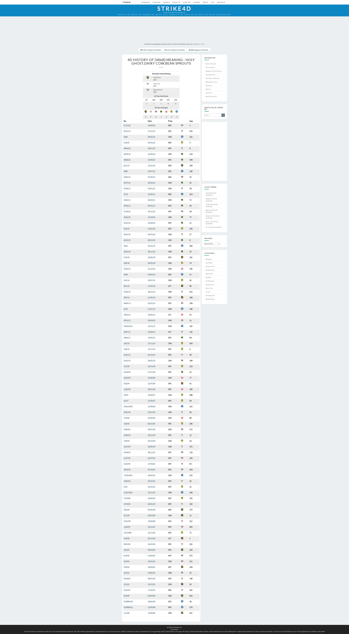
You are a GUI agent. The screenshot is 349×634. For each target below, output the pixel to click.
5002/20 (127, 234)
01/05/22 (151, 177)
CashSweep (196, 2)
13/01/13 (151, 326)
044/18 (126, 263)
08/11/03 (151, 452)
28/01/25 (151, 148)
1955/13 (127, 314)
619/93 (126, 555)
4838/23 (127, 160)
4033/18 (127, 251)
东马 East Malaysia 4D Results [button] (174, 50)
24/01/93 (151, 561)
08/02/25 (151, 137)
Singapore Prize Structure (213, 71)
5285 (126, 137)
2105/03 (127, 464)
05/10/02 (151, 469)
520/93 (126, 561)
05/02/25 (151, 142)
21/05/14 (151, 297)
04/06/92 (151, 573)
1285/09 (127, 378)
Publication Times (211, 82)
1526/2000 (128, 492)
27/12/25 (151, 131)
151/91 (126, 584)
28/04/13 (151, 320)
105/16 (126, 280)
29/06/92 (151, 567)
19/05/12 (151, 337)
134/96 (126, 538)
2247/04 (127, 446)
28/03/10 (151, 360)
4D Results (208, 259)
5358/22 (127, 188)
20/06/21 (151, 194)
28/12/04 (151, 435)
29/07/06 (151, 412)
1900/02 (127, 481)
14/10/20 (151, 217)
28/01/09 (151, 389)
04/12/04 (151, 441)
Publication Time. (199, 44)
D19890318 (128, 601)
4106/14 (127, 291)
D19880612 (128, 607)
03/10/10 (151, 355)
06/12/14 (151, 291)
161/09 (126, 366)
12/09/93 (151, 555)
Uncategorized (210, 295)
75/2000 (127, 498)
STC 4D (212, 2)
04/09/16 (151, 274)
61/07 (126, 400)
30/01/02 (151, 481)
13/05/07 (151, 400)
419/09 (126, 383)
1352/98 (127, 521)
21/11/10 (151, 349)
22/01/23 (151, 165)
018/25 (126, 142)
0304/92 (127, 578)
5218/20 (127, 211)
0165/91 (127, 590)
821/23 (126, 165)
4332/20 (127, 223)
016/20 (126, 228)
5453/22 (127, 177)
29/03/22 (151, 182)
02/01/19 (151, 246)
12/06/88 (151, 607)
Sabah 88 (205, 2)
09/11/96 (151, 538)
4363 (126, 246)
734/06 (126, 418)
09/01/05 (151, 429)
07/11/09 (151, 372)
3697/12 (127, 332)
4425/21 (127, 200)
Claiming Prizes (210, 75)
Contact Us (208, 93)
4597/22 (127, 182)
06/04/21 (151, 200)
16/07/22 (151, 171)
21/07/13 (151, 309)
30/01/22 (151, 188)
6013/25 (127, 131)
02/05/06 (151, 418)
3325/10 (127, 360)
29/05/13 (151, 314)
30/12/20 (151, 211)
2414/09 (127, 372)
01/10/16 (151, 269)
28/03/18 (151, 263)
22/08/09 (151, 378)
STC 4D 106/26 (209, 227)
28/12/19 (151, 240)
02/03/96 (151, 544)
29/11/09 (151, 366)
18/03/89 (151, 601)
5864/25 (127, 148)
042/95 (126, 550)
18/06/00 (151, 498)
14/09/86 (151, 613)
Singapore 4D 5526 (211, 199)
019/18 (126, 257)
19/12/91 (151, 584)
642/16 (126, 286)
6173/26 (127, 125)
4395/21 (127, 205)
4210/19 (127, 240)
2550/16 (127, 269)
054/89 (126, 595)
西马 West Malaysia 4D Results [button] (150, 50)
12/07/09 (151, 383)
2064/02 (127, 469)
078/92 (126, 567)
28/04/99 (151, 515)
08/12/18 (151, 251)
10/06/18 (151, 257)
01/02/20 (151, 228)
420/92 (126, 573)
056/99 (126, 509)
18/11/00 (151, 492)
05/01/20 (151, 234)
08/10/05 (151, 423)
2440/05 (127, 429)
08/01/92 (151, 578)
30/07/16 (151, 280)
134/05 (126, 423)
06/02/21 (151, 205)
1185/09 (127, 389)
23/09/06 (151, 406)
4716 (126, 194)
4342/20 (127, 217)
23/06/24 (151, 154)
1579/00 (127, 504)
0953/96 (127, 544)
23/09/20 (151, 223)
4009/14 (127, 303)
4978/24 (127, 154)
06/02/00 (151, 504)
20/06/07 (151, 395)
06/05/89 (151, 595)
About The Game (210, 64)
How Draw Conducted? (212, 78)
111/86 (126, 613)
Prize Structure (210, 67)
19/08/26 (151, 125)
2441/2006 (128, 406)
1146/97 (127, 527)
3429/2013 (128, 326)
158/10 (126, 349)
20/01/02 (151, 486)
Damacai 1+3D (176, 2)
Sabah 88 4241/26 (210, 193)
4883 (126, 171)
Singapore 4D (221, 2)
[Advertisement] (174, 30)
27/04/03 (151, 464)
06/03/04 (151, 446)
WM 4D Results (146, 2)
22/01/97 (151, 527)
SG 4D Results (209, 281)
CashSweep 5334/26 (211, 204)
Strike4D (127, 2)
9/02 (125, 486)
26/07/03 (151, 458)
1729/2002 (128, 475)
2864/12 (127, 337)
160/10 (126, 343)
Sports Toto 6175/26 (211, 222)
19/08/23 (151, 160)
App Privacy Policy (211, 96)
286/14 (126, 297)
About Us (208, 89)
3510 (126, 309)
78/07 (126, 395)
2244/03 (127, 452)
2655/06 (127, 412)
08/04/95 (151, 550)
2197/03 (127, 458)
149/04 (126, 441)
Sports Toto (187, 2)
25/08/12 (151, 332)
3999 (126, 274)
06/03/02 (151, 475)
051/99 (126, 515)
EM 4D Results (157, 2)
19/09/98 (151, 521)
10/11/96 (151, 532)
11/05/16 (151, 286)
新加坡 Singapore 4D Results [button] (198, 50)
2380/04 (127, 435)
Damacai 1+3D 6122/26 (212, 216)
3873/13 (127, 320)
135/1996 (127, 532)
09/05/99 (151, 509)
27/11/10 (151, 343)
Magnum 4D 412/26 (211, 210)
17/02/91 (151, 590)
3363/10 (127, 355)
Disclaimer (208, 85)
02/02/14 (151, 303)
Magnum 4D (166, 2)
